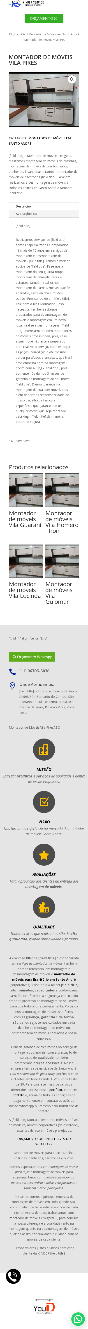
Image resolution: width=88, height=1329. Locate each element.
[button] (72, 79)
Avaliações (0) (26, 214)
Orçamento (41, 18)
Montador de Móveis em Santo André (54, 34)
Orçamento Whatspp (34, 656)
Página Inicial (17, 34)
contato (18, 1095)
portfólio (55, 1090)
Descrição (23, 206)
